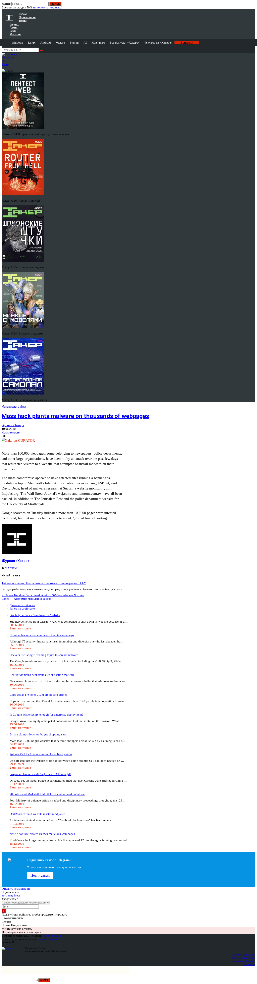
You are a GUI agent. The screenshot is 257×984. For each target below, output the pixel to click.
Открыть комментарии (16, 888)
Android (45, 42)
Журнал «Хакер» (13, 425)
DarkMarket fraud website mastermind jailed (37, 814)
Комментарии (11, 432)
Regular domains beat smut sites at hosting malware (42, 674)
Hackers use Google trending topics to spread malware (44, 655)
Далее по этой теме (22, 605)
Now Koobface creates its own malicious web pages (42, 833)
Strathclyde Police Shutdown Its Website (35, 615)
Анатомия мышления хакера (26, 598)
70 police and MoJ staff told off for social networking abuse (47, 794)
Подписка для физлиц (243, 954)
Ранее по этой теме (22, 608)
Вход (252, 5)
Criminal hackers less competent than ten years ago (42, 635)
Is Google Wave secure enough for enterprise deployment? (46, 714)
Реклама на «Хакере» (158, 42)
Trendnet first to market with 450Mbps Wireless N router (43, 595)
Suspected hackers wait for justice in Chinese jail (40, 774)
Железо (60, 42)
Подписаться (40, 875)
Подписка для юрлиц (243, 957)
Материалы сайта (14, 406)
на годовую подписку (47, 7)
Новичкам (98, 42)
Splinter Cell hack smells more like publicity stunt (41, 754)
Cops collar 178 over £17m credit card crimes (38, 694)
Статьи (12, 567)
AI (85, 42)
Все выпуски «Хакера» (125, 42)
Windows (17, 42)
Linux (32, 42)
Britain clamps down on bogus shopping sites (38, 734)
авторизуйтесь (11, 895)
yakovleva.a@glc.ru (49, 938)
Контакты (249, 964)
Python (74, 42)
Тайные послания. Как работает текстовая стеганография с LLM (44, 583)
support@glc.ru (52, 935)
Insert (44, 980)
